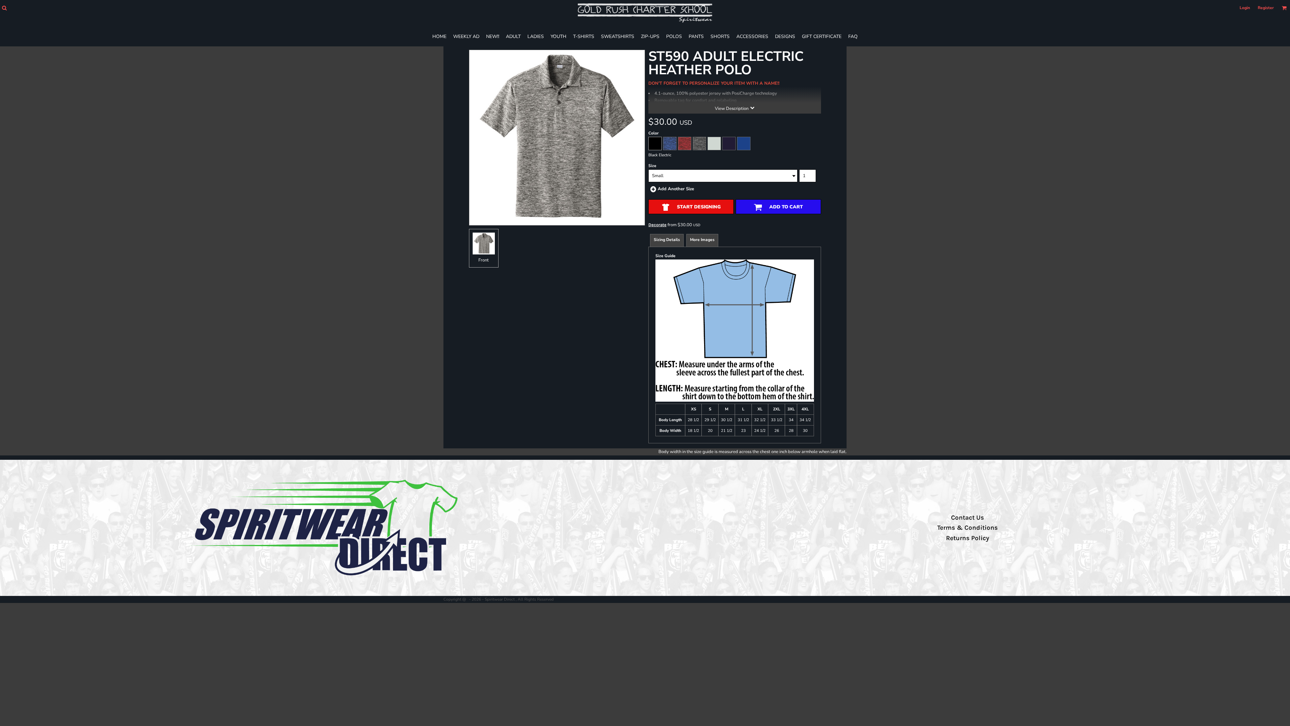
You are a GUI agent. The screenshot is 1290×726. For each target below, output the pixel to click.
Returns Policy (967, 538)
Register (1266, 7)
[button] (4, 7)
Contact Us (967, 517)
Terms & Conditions (967, 527)
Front (483, 260)
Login (1245, 7)
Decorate (657, 224)
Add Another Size (676, 189)
